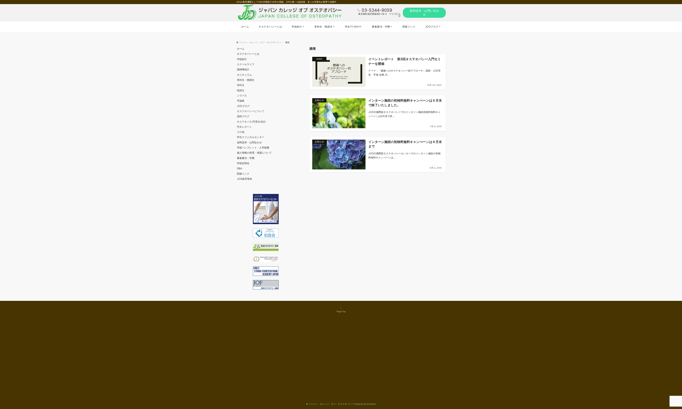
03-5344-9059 (377, 10)
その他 (240, 131)
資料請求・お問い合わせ (424, 12)
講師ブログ (243, 116)
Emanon (371, 404)
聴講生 (240, 90)
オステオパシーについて (250, 111)
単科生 (240, 84)
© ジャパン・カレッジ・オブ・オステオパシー (330, 404)
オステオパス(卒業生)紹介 (251, 121)
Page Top (341, 311)
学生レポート (244, 126)
